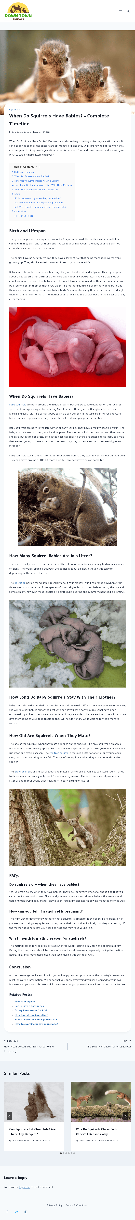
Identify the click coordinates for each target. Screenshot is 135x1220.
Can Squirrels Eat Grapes (29, 1006)
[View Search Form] (128, 11)
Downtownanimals (20, 132)
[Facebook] (7, 1212)
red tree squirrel (59, 753)
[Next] (125, 1116)
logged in (24, 1187)
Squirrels (14, 110)
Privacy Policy (54, 1205)
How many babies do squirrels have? (37, 1020)
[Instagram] (26, 1212)
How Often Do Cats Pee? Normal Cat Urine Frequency (29, 1046)
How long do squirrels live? (31, 1015)
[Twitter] (16, 1212)
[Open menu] (120, 11)
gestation (20, 583)
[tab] (61, 1153)
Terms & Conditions (77, 1205)
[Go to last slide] (9, 1116)
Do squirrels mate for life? (31, 1011)
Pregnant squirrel (25, 1002)
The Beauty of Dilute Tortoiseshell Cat (108, 1044)
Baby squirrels (17, 405)
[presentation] (34, 1102)
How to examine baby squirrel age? (36, 1024)
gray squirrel (22, 772)
